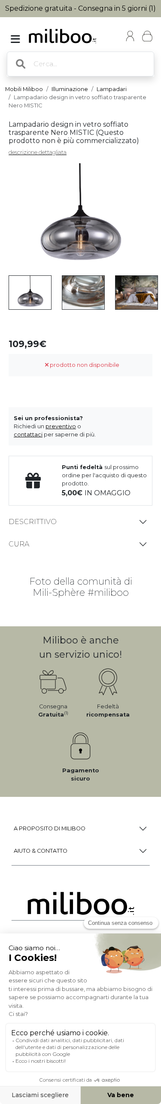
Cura (19, 544)
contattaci (28, 434)
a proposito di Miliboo (49, 828)
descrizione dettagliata (38, 152)
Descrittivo (33, 522)
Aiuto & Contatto (40, 851)
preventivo (61, 426)
